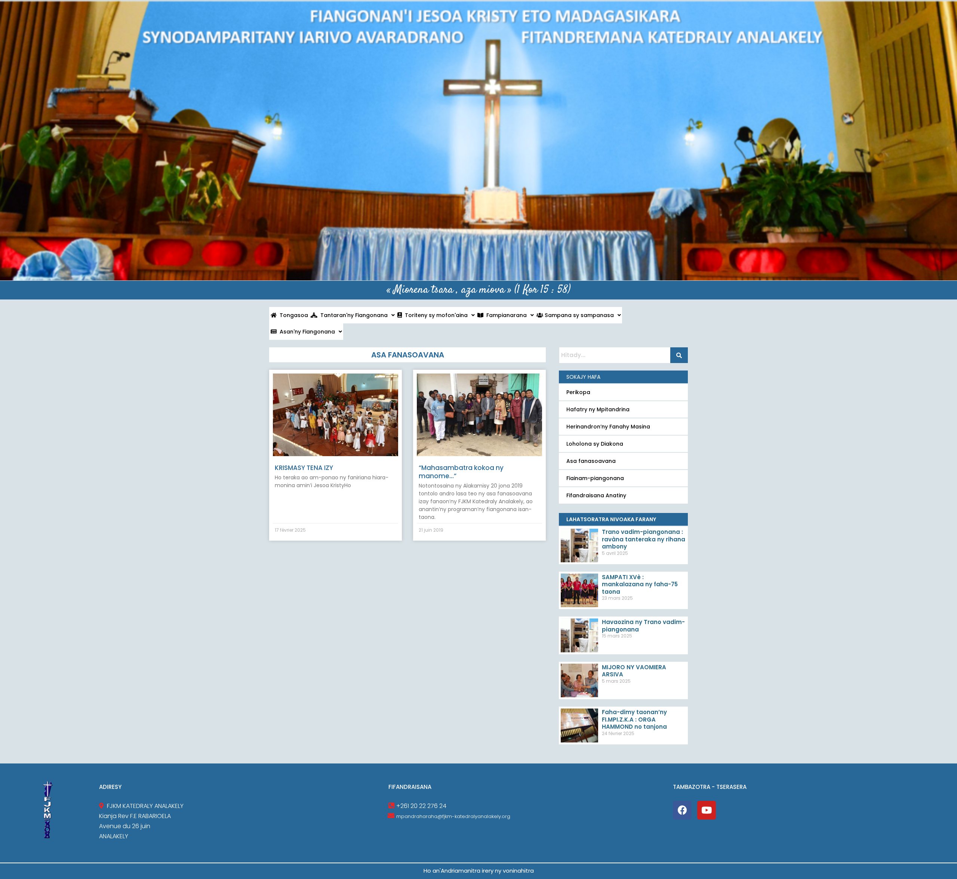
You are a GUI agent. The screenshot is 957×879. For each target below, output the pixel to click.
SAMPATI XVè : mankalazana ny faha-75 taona (640, 584)
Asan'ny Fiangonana (306, 331)
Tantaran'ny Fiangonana (352, 315)
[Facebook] (682, 810)
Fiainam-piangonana (595, 478)
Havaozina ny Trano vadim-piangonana (643, 625)
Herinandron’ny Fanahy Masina (608, 426)
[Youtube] (706, 810)
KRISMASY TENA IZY (304, 467)
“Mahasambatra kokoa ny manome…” (461, 471)
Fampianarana (505, 315)
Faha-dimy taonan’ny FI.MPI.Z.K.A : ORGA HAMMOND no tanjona (634, 719)
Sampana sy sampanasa (578, 315)
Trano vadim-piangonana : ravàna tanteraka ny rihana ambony (643, 539)
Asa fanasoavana (591, 461)
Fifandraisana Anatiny (596, 495)
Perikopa (578, 392)
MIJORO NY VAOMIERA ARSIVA (634, 671)
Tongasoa (292, 315)
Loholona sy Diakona (594, 444)
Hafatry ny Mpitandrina (598, 409)
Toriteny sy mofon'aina (435, 315)
